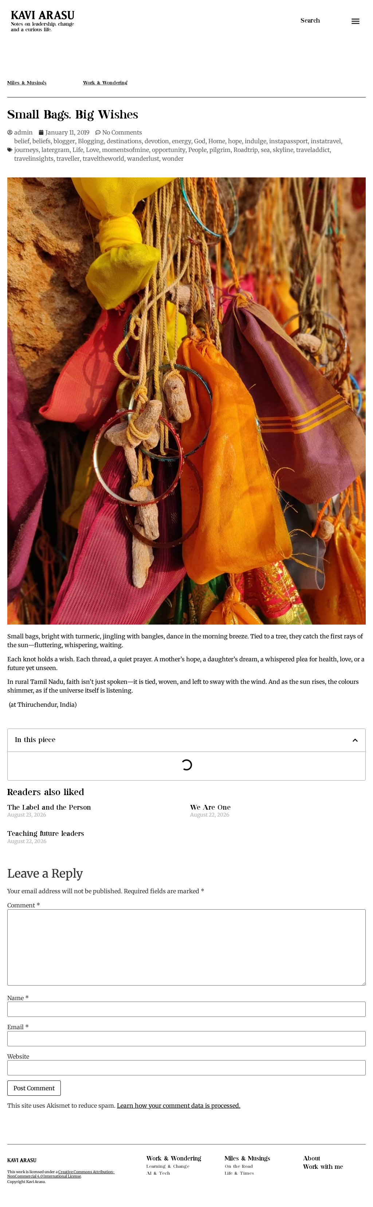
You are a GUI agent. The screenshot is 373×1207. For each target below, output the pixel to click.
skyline (283, 149)
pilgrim (220, 149)
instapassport (288, 141)
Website (18, 1056)
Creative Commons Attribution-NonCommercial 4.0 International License (61, 1174)
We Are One (210, 807)
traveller (68, 158)
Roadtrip (245, 149)
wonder (173, 158)
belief (22, 141)
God (199, 141)
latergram (56, 149)
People (197, 149)
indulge (255, 141)
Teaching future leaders (45, 834)
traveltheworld (103, 158)
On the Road (239, 1166)
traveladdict (313, 149)
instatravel (326, 141)
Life (77, 149)
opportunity (168, 149)
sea (265, 149)
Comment (23, 905)
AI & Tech (158, 1173)
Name (18, 998)
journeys (26, 149)
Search (310, 20)
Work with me (323, 1167)
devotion (157, 141)
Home (216, 141)
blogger (64, 141)
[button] (355, 21)
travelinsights (34, 158)
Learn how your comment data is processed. (178, 1105)
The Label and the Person (49, 807)
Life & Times (239, 1173)
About (312, 1158)
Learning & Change (167, 1166)
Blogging (91, 141)
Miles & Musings (247, 1158)
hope (235, 141)
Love (92, 149)
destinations (124, 141)
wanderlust (143, 158)
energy (181, 141)
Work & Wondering (173, 1158)
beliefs (41, 141)
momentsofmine (125, 149)
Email (18, 1027)
